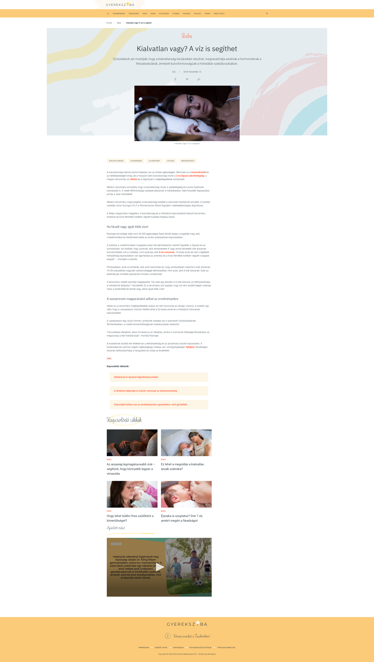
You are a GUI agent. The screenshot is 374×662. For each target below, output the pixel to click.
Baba (119, 23)
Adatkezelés (178, 648)
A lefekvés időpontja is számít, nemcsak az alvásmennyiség (145, 390)
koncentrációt (198, 172)
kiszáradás (136, 161)
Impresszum (144, 648)
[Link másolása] (199, 79)
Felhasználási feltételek (200, 648)
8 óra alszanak (167, 252)
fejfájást (190, 347)
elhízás (133, 179)
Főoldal (109, 23)
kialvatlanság (116, 161)
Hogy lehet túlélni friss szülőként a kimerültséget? (130, 518)
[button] (159, 567)
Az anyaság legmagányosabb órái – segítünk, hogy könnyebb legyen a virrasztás (131, 469)
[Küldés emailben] (187, 79)
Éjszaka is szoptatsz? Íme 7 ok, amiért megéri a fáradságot (182, 518)
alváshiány (154, 161)
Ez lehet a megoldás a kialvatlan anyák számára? (182, 467)
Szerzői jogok (161, 648)
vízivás (170, 161)
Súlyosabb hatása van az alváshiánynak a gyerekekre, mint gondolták (150, 404)
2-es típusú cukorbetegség (190, 175)
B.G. (174, 72)
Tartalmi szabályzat (226, 648)
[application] (159, 567)
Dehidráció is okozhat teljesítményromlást (136, 377)
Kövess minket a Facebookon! (192, 636)
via (109, 358)
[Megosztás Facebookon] (175, 79)
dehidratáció (187, 161)
